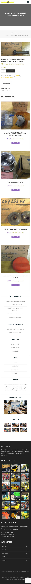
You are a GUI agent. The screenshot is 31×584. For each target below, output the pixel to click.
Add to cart (10, 70)
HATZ (17, 76)
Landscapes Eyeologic (15, 317)
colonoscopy (5, 553)
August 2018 (15, 351)
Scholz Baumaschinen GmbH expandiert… (15, 309)
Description (6, 83)
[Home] (12, 33)
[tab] (6, 83)
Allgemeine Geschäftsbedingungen (21, 571)
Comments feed (15, 369)
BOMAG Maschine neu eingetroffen (15, 301)
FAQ (16, 574)
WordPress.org (15, 373)
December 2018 (15, 344)
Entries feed (15, 366)
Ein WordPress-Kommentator (14, 329)
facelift (3, 556)
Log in (15, 362)
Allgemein (4, 546)
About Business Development (15, 314)
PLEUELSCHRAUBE (7, 78)
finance (3, 560)
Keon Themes (23, 579)
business (4, 549)
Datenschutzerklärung (7, 571)
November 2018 (15, 347)
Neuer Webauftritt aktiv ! (15, 304)
